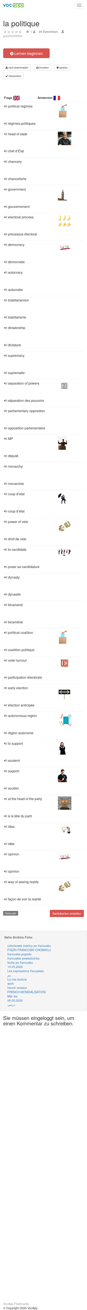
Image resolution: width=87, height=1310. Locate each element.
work (10, 983)
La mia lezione (17, 979)
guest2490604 (12, 36)
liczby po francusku (20, 962)
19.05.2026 (15, 967)
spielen (63, 67)
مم (9, 975)
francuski (10, 913)
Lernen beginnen (28, 53)
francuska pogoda (19, 954)
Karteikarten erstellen (67, 913)
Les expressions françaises (25, 971)
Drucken (43, 67)
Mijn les (12, 996)
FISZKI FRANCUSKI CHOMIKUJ (29, 950)
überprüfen (14, 76)
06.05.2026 (15, 1000)
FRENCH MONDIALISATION (26, 992)
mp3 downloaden (18, 67)
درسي (11, 1004)
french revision (17, 988)
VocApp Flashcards (16, 1304)
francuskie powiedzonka (23, 958)
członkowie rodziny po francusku (29, 946)
